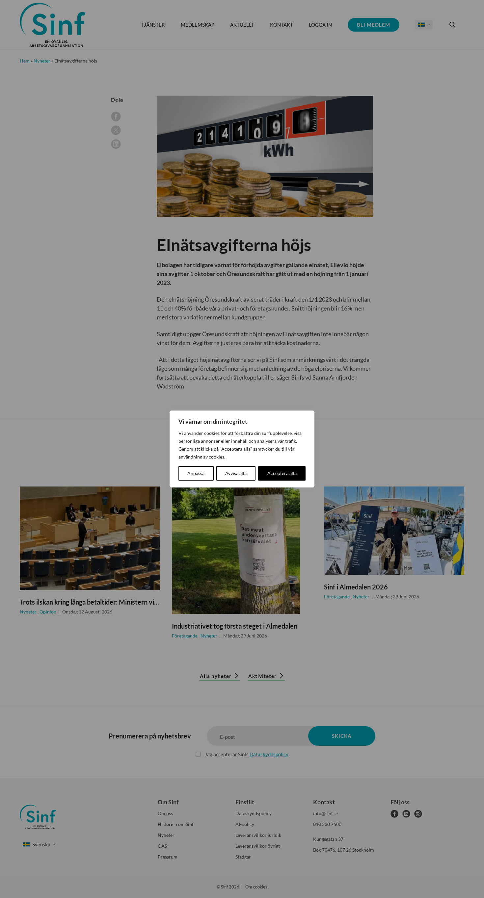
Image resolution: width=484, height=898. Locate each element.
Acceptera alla (282, 473)
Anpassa (195, 473)
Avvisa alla (236, 473)
